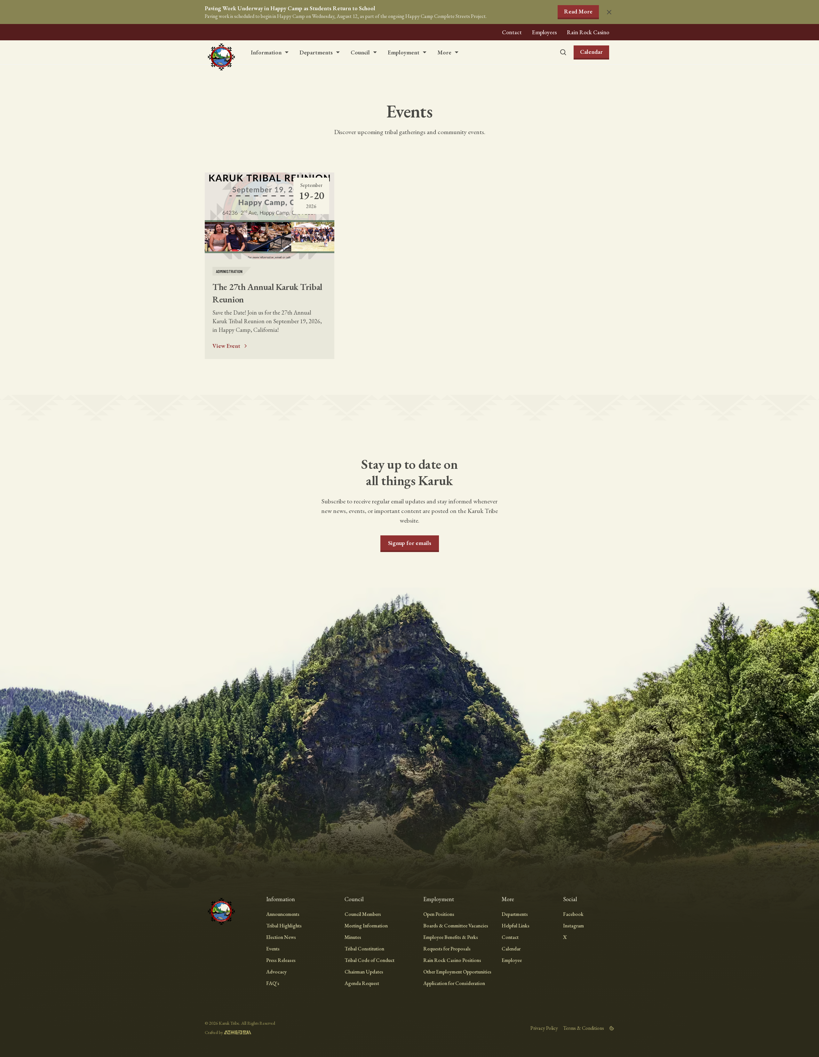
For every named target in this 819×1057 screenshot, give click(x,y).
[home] (221, 52)
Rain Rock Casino (588, 32)
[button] (270, 52)
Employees (544, 32)
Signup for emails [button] (409, 543)
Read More (578, 11)
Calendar (591, 51)
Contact (512, 32)
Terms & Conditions (583, 1028)
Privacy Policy (544, 1028)
